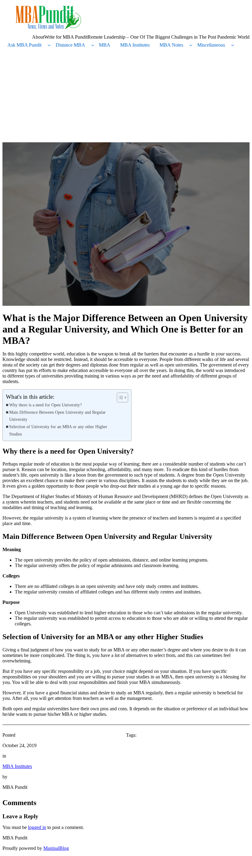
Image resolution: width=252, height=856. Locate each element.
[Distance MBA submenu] (92, 45)
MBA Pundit (14, 837)
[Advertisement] (126, 96)
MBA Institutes (17, 766)
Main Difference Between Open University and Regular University (57, 416)
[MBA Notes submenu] (190, 45)
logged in (37, 827)
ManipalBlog (56, 848)
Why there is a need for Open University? (46, 404)
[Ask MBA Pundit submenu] (49, 45)
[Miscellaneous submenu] (232, 45)
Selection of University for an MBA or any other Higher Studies (58, 430)
